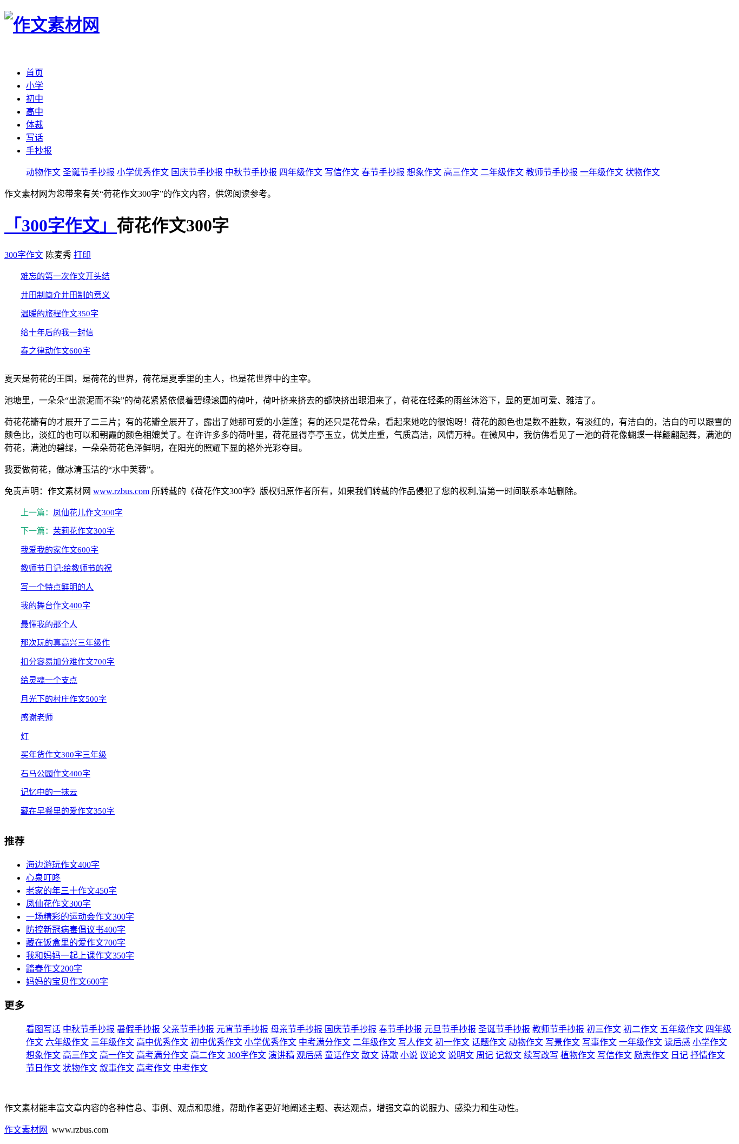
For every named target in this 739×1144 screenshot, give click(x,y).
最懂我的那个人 (49, 624)
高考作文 (153, 1068)
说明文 (461, 1055)
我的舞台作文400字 (55, 605)
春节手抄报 (383, 172)
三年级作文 (112, 1042)
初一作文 (452, 1042)
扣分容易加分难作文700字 (68, 661)
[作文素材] (52, 25)
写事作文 (599, 1042)
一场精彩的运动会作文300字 (80, 916)
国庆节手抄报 (197, 172)
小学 (34, 85)
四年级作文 (300, 172)
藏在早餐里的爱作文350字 (68, 811)
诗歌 (389, 1055)
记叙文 (509, 1055)
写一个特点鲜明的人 (57, 587)
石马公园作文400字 (55, 773)
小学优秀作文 (143, 172)
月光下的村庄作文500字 (64, 699)
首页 (34, 72)
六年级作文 (67, 1042)
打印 (82, 255)
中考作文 (190, 1068)
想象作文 (424, 172)
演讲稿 (281, 1055)
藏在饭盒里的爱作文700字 (76, 942)
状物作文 (642, 172)
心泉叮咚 (43, 877)
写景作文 (562, 1042)
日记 (679, 1055)
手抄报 (39, 150)
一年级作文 (601, 172)
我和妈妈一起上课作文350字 (80, 955)
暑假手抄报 (138, 1029)
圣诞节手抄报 (89, 172)
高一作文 (117, 1055)
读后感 (677, 1042)
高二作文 (207, 1055)
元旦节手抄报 (450, 1029)
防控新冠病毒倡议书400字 (76, 929)
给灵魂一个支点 (49, 680)
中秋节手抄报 (251, 172)
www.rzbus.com (121, 491)
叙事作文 (117, 1068)
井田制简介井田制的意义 (65, 295)
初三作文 (603, 1029)
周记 (484, 1055)
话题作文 (489, 1042)
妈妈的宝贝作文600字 (67, 981)
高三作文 (461, 172)
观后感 (309, 1055)
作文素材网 (26, 1129)
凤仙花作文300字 (58, 903)
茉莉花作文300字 (84, 531)
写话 (34, 137)
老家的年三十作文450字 (71, 890)
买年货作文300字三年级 (64, 754)
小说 (409, 1055)
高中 (34, 111)
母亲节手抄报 (296, 1029)
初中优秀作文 (216, 1042)
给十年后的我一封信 (57, 332)
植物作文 (577, 1055)
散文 (370, 1055)
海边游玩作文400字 (63, 864)
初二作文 (640, 1029)
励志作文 (651, 1055)
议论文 (433, 1055)
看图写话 (43, 1029)
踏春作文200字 (54, 968)
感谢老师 (37, 717)
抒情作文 (707, 1055)
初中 (34, 98)
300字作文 (23, 255)
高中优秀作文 (162, 1042)
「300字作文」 (60, 225)
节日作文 (43, 1068)
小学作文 (709, 1042)
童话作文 (342, 1055)
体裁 (34, 124)
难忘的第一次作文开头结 (65, 276)
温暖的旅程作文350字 (59, 313)
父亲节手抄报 (188, 1029)
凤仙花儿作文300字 (88, 512)
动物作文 (43, 172)
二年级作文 (502, 172)
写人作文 (415, 1042)
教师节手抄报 (552, 172)
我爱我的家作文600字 (59, 550)
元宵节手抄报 (242, 1029)
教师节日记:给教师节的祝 (66, 568)
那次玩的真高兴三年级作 (65, 642)
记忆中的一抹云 (49, 792)
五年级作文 (681, 1029)
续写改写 (541, 1055)
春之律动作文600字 (55, 351)
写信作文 (342, 172)
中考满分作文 (325, 1042)
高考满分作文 (162, 1055)
